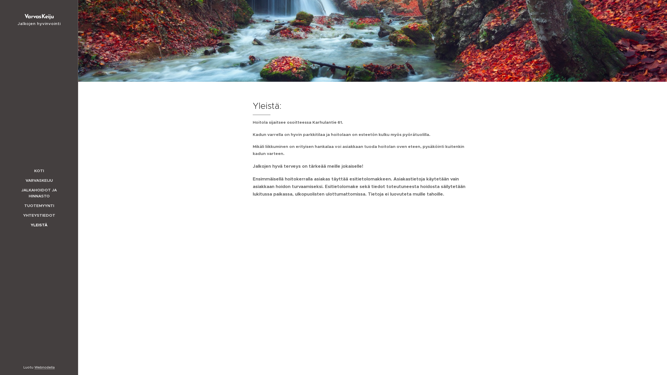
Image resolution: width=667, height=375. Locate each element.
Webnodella (44, 367)
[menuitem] (39, 171)
